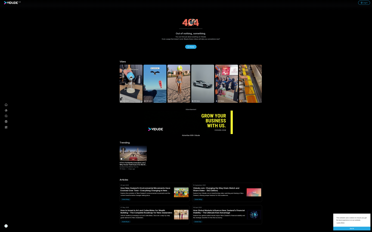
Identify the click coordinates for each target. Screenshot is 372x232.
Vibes (123, 61)
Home (192, 47)
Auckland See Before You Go (129, 167)
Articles (124, 179)
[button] (5, 116)
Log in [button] (365, 3)
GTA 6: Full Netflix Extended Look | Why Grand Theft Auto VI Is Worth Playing (133, 165)
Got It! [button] (352, 228)
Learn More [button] (340, 223)
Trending (125, 142)
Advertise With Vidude (191, 135)
